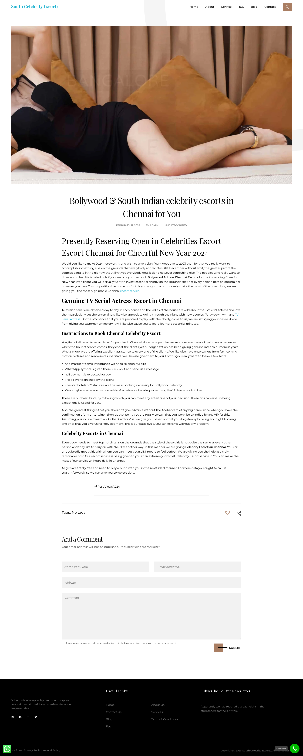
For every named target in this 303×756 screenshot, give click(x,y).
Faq (108, 726)
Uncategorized (176, 225)
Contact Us (114, 712)
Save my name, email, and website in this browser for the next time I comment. (121, 643)
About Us (157, 705)
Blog (109, 719)
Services (157, 712)
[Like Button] (227, 512)
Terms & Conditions (165, 719)
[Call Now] (294, 748)
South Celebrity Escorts (34, 6)
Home (110, 705)
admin (154, 225)
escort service (129, 291)
